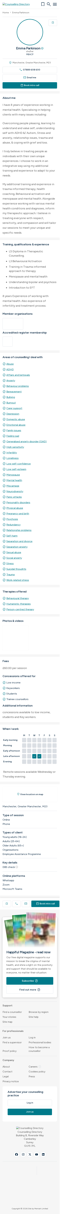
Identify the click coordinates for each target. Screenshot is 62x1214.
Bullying (10, 397)
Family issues (13, 430)
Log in (32, 1037)
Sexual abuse (13, 552)
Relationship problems (18, 530)
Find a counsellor (12, 1011)
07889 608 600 (29, 69)
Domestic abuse (15, 419)
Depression (12, 413)
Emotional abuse (15, 424)
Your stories (9, 1016)
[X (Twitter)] (30, 1154)
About (6, 1066)
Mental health (14, 480)
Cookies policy (37, 1071)
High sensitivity (15, 447)
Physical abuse (14, 508)
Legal (6, 1076)
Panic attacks (14, 496)
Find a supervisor (12, 1042)
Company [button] (8, 1060)
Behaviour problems (17, 386)
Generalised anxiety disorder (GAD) (26, 441)
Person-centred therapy (20, 609)
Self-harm (11, 535)
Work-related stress (17, 580)
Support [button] (7, 1005)
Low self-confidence (18, 463)
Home (6, 12)
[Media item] (16, 637)
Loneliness (12, 458)
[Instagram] (23, 1154)
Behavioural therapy (17, 598)
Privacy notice (11, 1081)
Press (32, 1076)
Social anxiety (14, 557)
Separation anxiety (17, 546)
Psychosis (12, 519)
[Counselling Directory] (18, 4)
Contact (7, 1071)
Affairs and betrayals (18, 374)
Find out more (29, 990)
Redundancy (13, 524)
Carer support (14, 408)
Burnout (11, 402)
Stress (10, 563)
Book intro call (30, 85)
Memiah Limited (41, 1209)
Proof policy (10, 1050)
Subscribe (30, 981)
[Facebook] (16, 1154)
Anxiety (10, 380)
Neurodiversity (14, 491)
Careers (35, 1066)
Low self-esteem (16, 469)
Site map (7, 1021)
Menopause (13, 474)
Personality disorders (18, 502)
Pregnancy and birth (17, 513)
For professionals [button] (13, 1030)
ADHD (10, 369)
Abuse (10, 363)
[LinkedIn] (43, 1154)
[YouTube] (36, 1154)
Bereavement (14, 391)
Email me (29, 77)
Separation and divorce (19, 541)
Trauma (10, 574)
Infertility (11, 452)
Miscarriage (12, 485)
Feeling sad (12, 435)
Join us (7, 1037)
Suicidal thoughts (16, 568)
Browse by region (38, 1011)
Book (45, 903)
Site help (33, 1016)
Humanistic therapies (18, 603)
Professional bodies (40, 1042)
